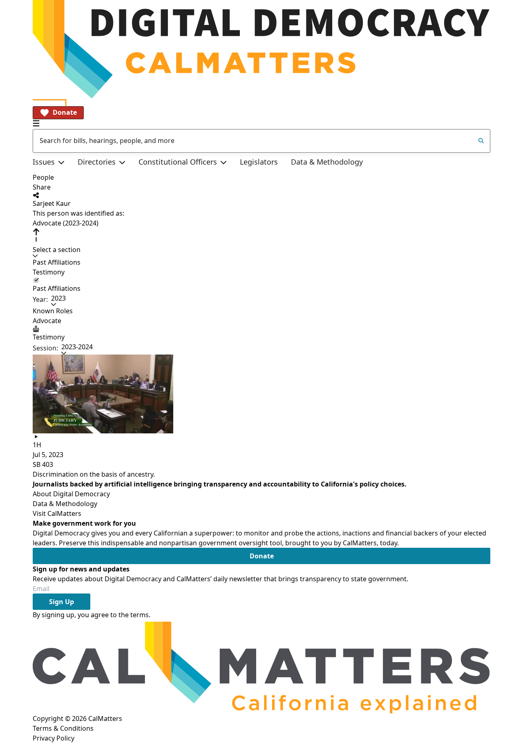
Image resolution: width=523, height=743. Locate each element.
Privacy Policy (53, 738)
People (43, 177)
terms (139, 614)
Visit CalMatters (57, 513)
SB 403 (43, 464)
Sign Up (61, 601)
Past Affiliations (56, 262)
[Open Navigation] (36, 123)
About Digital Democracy (71, 493)
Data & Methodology (327, 162)
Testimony (49, 272)
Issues (44, 162)
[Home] (261, 49)
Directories (97, 162)
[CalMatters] (261, 667)
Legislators (259, 162)
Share (42, 187)
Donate (65, 112)
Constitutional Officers (178, 162)
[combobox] (261, 141)
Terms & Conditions (63, 728)
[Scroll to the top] (36, 235)
